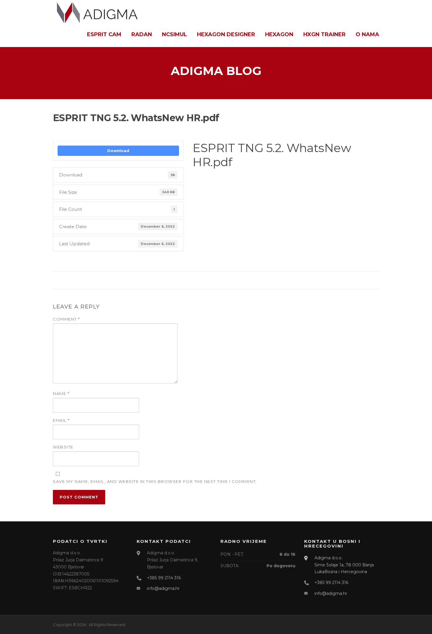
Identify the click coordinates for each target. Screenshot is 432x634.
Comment (66, 319)
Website (63, 447)
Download (118, 150)
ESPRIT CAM (104, 34)
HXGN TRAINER (324, 34)
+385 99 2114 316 (164, 577)
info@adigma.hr (163, 588)
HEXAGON (279, 34)
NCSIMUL (174, 34)
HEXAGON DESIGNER (226, 34)
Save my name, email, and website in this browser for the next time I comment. (155, 481)
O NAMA (367, 34)
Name (61, 393)
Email (61, 420)
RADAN (141, 34)
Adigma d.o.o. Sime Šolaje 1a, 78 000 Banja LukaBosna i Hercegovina (344, 565)
